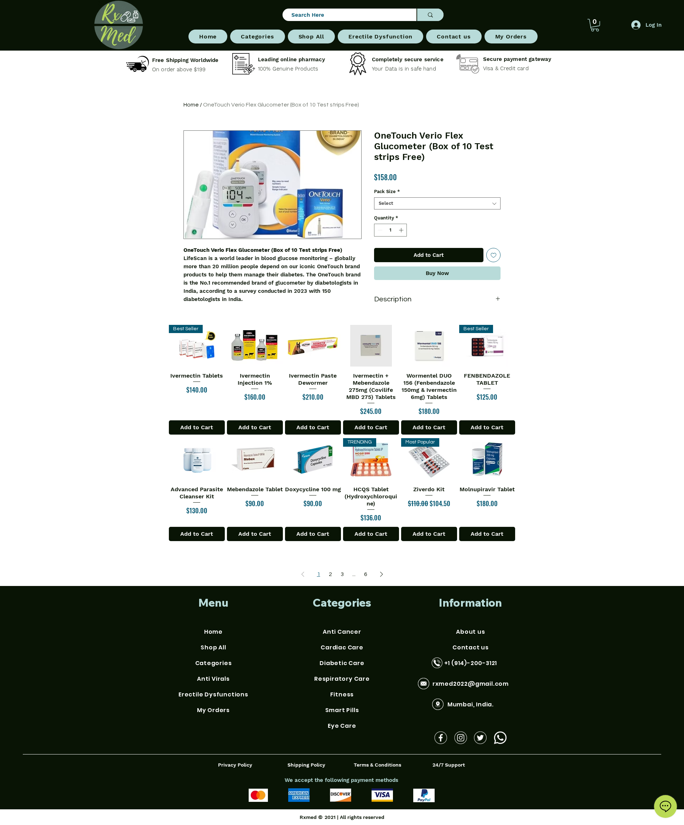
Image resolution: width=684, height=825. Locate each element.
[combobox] (437, 203)
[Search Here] (430, 15)
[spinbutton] (391, 230)
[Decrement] (379, 230)
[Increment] (402, 230)
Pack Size (387, 191)
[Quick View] (255, 346)
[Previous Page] (303, 574)
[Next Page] (381, 574)
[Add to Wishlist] (493, 255)
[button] (257, 36)
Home (191, 105)
